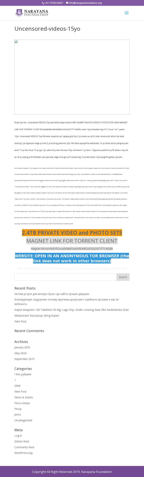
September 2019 (24, 359)
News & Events (23, 397)
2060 (17, 385)
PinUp (18, 409)
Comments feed (24, 447)
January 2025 (22, 347)
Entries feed (21, 441)
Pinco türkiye (22, 403)
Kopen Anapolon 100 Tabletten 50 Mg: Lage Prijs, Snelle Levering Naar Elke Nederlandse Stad (71, 310)
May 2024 (20, 353)
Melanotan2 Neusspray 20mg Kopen (36, 315)
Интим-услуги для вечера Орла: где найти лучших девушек (51, 294)
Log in (18, 435)
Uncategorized (23, 420)
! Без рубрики (22, 374)
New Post (20, 321)
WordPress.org (23, 453)
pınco (17, 414)
